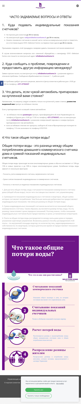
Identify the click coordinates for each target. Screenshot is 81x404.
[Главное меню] (3, 6)
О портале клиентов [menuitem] (12, 383)
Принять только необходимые (38, 396)
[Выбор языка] (77, 6)
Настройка (60, 383)
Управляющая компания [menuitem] (17, 379)
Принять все (38, 390)
